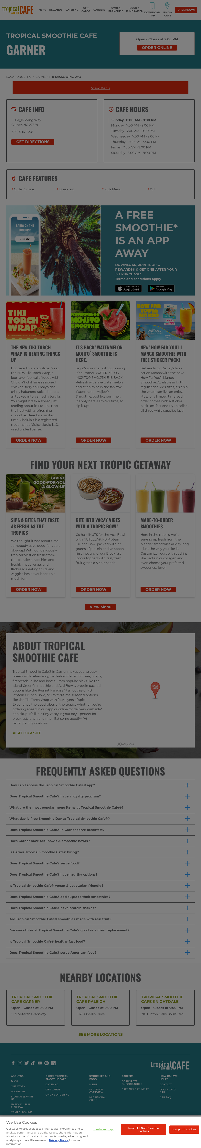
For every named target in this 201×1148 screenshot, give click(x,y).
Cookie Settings (103, 1129)
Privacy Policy (59, 1140)
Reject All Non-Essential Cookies (143, 1129)
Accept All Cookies (184, 1129)
